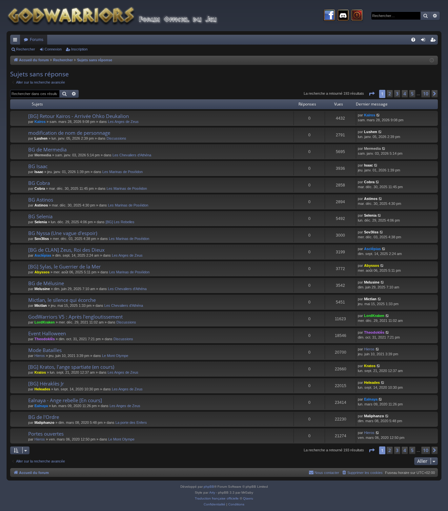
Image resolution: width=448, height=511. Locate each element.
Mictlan (40, 305)
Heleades (42, 389)
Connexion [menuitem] (424, 41)
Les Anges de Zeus (123, 122)
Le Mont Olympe (115, 356)
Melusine (42, 289)
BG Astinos (40, 199)
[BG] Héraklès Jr (46, 383)
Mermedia (42, 155)
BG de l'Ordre (43, 417)
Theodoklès (44, 339)
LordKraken (44, 322)
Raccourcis (16, 41)
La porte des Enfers (131, 422)
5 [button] (412, 93)
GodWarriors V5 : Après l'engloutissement (75, 316)
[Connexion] (357, 15)
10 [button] (425, 93)
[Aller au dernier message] (378, 115)
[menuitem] (413, 40)
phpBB (209, 486)
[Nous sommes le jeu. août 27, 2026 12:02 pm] (432, 60)
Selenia (40, 222)
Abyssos (42, 272)
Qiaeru (248, 498)
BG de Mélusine (46, 283)
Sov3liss (41, 239)
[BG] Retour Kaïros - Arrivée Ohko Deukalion (78, 116)
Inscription (79, 49)
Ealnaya (41, 406)
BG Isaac (38, 166)
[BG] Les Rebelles (120, 222)
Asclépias (42, 255)
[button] (372, 94)
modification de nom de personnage (69, 132)
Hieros (39, 356)
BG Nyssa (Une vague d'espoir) (62, 233)
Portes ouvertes (46, 433)
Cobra (39, 188)
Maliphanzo (44, 422)
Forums (36, 39)
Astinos (41, 205)
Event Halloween (47, 333)
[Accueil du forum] (125, 15)
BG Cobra (39, 183)
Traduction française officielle (217, 498)
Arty (212, 492)
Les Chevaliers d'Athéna (131, 155)
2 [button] (389, 93)
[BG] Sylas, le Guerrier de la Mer (64, 266)
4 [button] (404, 93)
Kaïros (40, 122)
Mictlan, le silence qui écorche (62, 300)
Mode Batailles (45, 350)
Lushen (41, 138)
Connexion (53, 49)
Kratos (40, 372)
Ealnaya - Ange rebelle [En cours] (65, 400)
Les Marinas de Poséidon (122, 172)
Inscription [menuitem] (434, 41)
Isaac (38, 172)
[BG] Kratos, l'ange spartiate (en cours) (71, 367)
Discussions (116, 138)
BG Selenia (40, 216)
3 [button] (397, 93)
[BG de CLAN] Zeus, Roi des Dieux (66, 249)
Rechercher (25, 49)
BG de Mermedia (47, 149)
